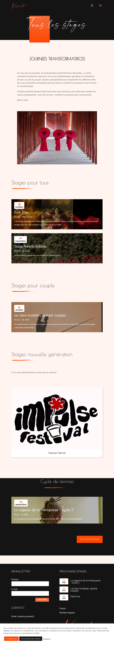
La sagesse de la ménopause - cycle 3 (43, 510)
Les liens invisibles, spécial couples (40, 315)
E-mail (14, 589)
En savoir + (47, 639)
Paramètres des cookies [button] (30, 639)
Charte (63, 609)
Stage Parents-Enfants (30, 246)
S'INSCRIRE (42, 600)
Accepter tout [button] (11, 639)
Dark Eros (21, 212)
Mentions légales (67, 613)
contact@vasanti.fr (25, 616)
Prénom (14, 579)
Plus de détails (89, 539)
